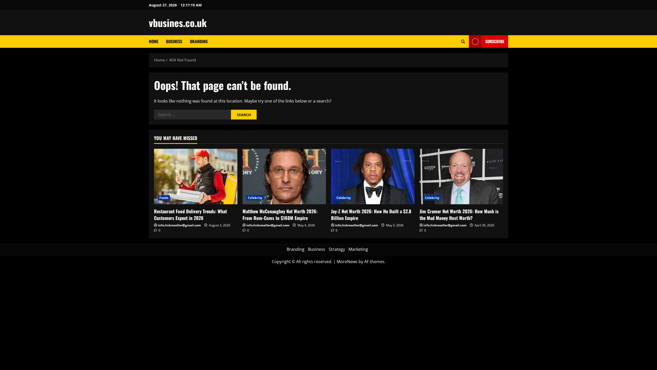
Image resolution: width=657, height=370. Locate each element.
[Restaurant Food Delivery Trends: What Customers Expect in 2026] (195, 177)
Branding (199, 41)
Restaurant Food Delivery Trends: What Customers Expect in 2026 (190, 214)
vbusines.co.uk (178, 22)
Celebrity (255, 198)
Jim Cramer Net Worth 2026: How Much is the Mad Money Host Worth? (459, 214)
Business (174, 41)
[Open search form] (463, 41)
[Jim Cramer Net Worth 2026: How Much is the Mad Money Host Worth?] (461, 177)
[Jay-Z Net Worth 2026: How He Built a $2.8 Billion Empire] (372, 177)
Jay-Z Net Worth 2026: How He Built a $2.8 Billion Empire (371, 214)
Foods (164, 198)
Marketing (358, 249)
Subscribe (494, 41)
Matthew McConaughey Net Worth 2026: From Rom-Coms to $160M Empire (280, 214)
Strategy (337, 249)
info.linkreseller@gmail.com (179, 225)
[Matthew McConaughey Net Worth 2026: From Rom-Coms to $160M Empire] (284, 177)
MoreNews (347, 261)
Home (153, 41)
